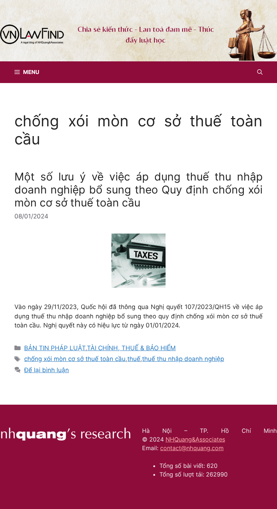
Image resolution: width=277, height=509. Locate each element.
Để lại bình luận (46, 370)
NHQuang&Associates (195, 439)
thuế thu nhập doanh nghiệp (183, 358)
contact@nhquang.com (192, 448)
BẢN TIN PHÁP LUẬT (54, 348)
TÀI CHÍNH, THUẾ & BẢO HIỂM (131, 348)
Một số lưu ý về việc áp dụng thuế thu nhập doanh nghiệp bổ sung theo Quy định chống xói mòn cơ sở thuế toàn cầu (138, 189)
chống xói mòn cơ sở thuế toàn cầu (75, 358)
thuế (133, 358)
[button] (260, 72)
